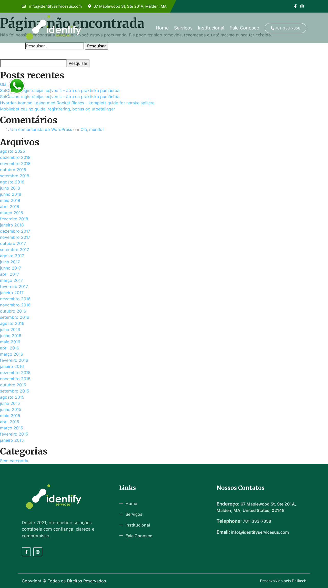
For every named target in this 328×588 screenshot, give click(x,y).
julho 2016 (10, 329)
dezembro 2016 (15, 298)
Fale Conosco (244, 27)
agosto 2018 (12, 181)
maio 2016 (10, 341)
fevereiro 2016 (14, 360)
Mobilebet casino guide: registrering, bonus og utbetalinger (57, 108)
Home (162, 27)
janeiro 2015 (12, 440)
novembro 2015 (15, 378)
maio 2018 (10, 200)
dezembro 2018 (15, 157)
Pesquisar (8, 55)
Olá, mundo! (92, 129)
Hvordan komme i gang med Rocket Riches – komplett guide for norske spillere (77, 102)
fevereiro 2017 (14, 286)
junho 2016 (10, 335)
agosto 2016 (12, 323)
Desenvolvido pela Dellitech (283, 581)
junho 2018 (10, 194)
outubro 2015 (13, 384)
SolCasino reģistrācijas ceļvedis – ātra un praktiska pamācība (59, 90)
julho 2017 (10, 261)
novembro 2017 (15, 237)
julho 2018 (10, 188)
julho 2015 (10, 403)
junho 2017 (10, 268)
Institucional (211, 27)
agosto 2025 (12, 151)
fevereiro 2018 (14, 218)
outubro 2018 (13, 169)
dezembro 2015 (15, 372)
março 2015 (11, 427)
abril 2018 (9, 206)
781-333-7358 (287, 28)
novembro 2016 (15, 304)
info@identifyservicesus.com (55, 6)
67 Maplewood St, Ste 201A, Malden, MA (130, 6)
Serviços (183, 27)
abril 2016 (9, 347)
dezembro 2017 (15, 231)
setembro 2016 (14, 317)
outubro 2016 (13, 311)
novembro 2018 (15, 163)
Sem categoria (14, 460)
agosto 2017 (12, 255)
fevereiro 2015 (14, 434)
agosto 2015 (12, 397)
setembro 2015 (14, 391)
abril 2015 (9, 421)
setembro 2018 (14, 175)
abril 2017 (9, 274)
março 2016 (11, 354)
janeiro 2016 (12, 366)
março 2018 (11, 212)
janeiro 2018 (12, 225)
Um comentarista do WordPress (41, 129)
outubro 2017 (13, 243)
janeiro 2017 (12, 292)
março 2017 (11, 280)
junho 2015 (10, 409)
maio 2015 (10, 415)
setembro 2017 (14, 249)
